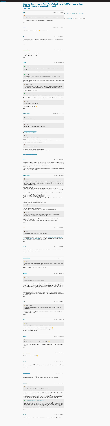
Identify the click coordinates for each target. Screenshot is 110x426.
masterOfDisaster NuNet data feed (30, 131)
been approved (29, 238)
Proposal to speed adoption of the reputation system (35, 400)
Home (65, 13)
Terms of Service (82, 13)
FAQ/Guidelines (75, 13)
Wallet (51, 1)
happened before (37, 238)
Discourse (70, 18)
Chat (62, 1)
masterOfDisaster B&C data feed (30, 132)
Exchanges (57, 1)
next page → (32, 423)
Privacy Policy (66, 15)
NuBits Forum (3, 1)
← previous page (26, 423)
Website (46, 1)
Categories (69, 13)
